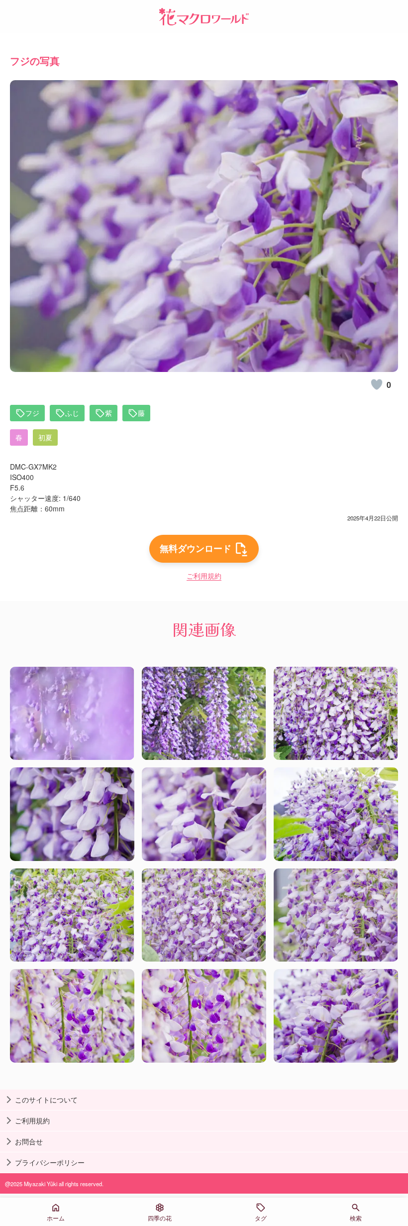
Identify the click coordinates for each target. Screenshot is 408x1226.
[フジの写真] (72, 713)
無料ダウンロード (195, 548)
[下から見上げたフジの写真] (336, 813)
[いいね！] (377, 384)
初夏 (45, 437)
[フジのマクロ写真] (72, 813)
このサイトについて (46, 1099)
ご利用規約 (204, 576)
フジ (32, 413)
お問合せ (29, 1141)
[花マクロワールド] (204, 16)
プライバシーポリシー (50, 1162)
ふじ (72, 413)
